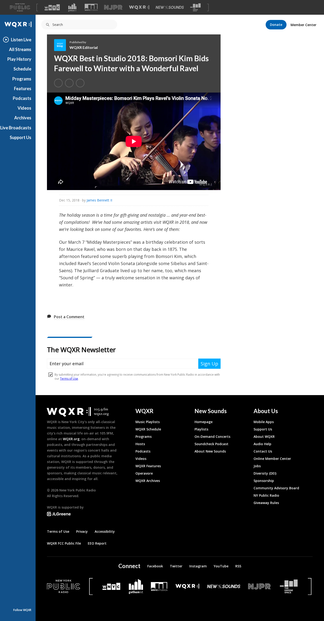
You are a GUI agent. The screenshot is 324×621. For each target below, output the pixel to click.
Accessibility (105, 531)
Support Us (20, 137)
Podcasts (22, 98)
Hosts (140, 444)
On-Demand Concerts (212, 436)
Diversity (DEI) (265, 473)
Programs (21, 78)
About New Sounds (210, 451)
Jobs (257, 466)
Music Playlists (147, 422)
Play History (19, 59)
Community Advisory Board (276, 488)
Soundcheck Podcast (211, 444)
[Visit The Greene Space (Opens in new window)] (195, 7)
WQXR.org (71, 439)
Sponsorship (264, 480)
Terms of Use (58, 531)
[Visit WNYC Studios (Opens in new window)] (91, 7)
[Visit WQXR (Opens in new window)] (139, 7)
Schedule (22, 68)
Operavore (144, 473)
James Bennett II (99, 200)
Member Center (303, 25)
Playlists (201, 429)
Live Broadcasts (15, 127)
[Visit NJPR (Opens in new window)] (113, 7)
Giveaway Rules (266, 502)
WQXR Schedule (148, 429)
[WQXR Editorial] (61, 45)
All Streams (20, 49)
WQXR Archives (147, 480)
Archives (22, 117)
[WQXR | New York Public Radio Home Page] (18, 24)
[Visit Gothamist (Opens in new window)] (72, 7)
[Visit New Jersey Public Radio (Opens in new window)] (260, 586)
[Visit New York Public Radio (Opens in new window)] (63, 586)
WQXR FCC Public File (64, 543)
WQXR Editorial (83, 47)
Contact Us (263, 451)
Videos (24, 108)
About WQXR (264, 436)
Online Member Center (272, 458)
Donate (276, 24)
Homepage (203, 422)
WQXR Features (148, 466)
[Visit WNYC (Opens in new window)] (52, 7)
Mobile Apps (264, 422)
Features (22, 88)
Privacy (82, 531)
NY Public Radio (266, 495)
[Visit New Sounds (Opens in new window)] (170, 7)
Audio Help (262, 444)
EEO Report (97, 543)
